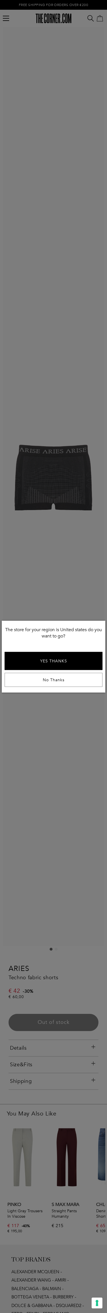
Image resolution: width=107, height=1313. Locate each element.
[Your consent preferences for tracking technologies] (97, 1303)
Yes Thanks (53, 661)
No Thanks (53, 679)
